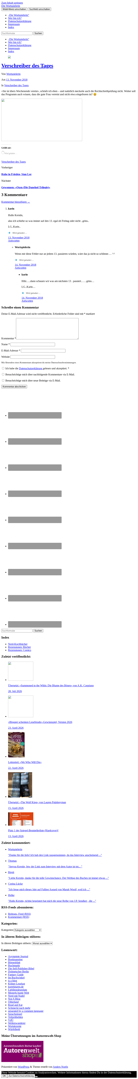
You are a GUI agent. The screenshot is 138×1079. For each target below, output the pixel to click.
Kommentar (8, 338)
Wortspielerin (13, 73)
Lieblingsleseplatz (17, 989)
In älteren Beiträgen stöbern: (16, 943)
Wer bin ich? (15, 18)
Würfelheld (14, 1029)
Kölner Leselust (16, 983)
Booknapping (15, 959)
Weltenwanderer (16, 1023)
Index (11, 27)
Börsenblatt (14, 962)
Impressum (14, 24)
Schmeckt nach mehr (19, 1008)
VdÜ (10, 1020)
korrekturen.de (16, 986)
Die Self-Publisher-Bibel (21, 968)
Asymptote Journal (18, 956)
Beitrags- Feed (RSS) (19, 913)
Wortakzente (14, 1026)
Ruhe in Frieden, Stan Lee (16, 174)
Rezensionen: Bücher (19, 647)
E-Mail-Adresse (10, 350)
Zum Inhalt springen (12, 2)
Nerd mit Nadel (16, 995)
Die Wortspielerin (10, 5)
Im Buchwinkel (16, 977)
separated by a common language (25, 1011)
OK (4, 1076)
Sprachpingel (15, 1014)
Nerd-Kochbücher (17, 644)
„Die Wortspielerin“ (18, 15)
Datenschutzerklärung (19, 21)
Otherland (13, 1001)
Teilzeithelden (15, 1017)
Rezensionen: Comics (19, 650)
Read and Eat (15, 1004)
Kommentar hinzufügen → (15, 201)
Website (5, 356)
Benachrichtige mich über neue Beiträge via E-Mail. (33, 380)
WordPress (23, 1066)
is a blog (12, 980)
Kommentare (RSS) (18, 916)
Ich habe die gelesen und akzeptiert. (37, 368)
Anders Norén (60, 1066)
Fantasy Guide (16, 974)
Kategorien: (7, 929)
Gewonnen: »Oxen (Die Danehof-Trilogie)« (25, 187)
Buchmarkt (14, 965)
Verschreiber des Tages (27, 66)
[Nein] (36, 1076)
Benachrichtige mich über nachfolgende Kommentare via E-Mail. (40, 374)
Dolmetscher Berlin (18, 971)
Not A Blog (14, 998)
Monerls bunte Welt (18, 992)
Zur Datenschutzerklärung (21, 1076)
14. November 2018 (25, 264)
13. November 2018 (16, 79)
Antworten (14, 240)
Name (5, 344)
